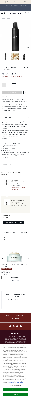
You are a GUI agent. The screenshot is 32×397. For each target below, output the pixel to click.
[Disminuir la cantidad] (4, 85)
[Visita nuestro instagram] (13, 326)
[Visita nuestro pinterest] (21, 326)
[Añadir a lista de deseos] (26, 92)
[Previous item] (2, 258)
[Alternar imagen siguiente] (30, 35)
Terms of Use (19, 382)
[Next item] (28, 258)
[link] (26, 13)
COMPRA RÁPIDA (14, 277)
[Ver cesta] (28, 13)
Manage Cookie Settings (15, 385)
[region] (15, 370)
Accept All (15, 394)
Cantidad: (5, 82)
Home (3, 18)
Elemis (8, 18)
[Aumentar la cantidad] (14, 85)
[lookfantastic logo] (15, 13)
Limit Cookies (15, 389)
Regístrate (15, 318)
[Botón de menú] (1, 13)
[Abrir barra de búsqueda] (4, 13)
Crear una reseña (15, 304)
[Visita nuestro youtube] (17, 326)
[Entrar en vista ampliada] (28, 47)
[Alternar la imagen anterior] (1, 35)
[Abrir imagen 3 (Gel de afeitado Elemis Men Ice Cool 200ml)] (24, 56)
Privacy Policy (11, 382)
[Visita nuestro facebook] (10, 326)
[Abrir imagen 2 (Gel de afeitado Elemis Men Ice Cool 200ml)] (15, 56)
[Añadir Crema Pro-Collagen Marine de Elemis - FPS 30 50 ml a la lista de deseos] (25, 238)
